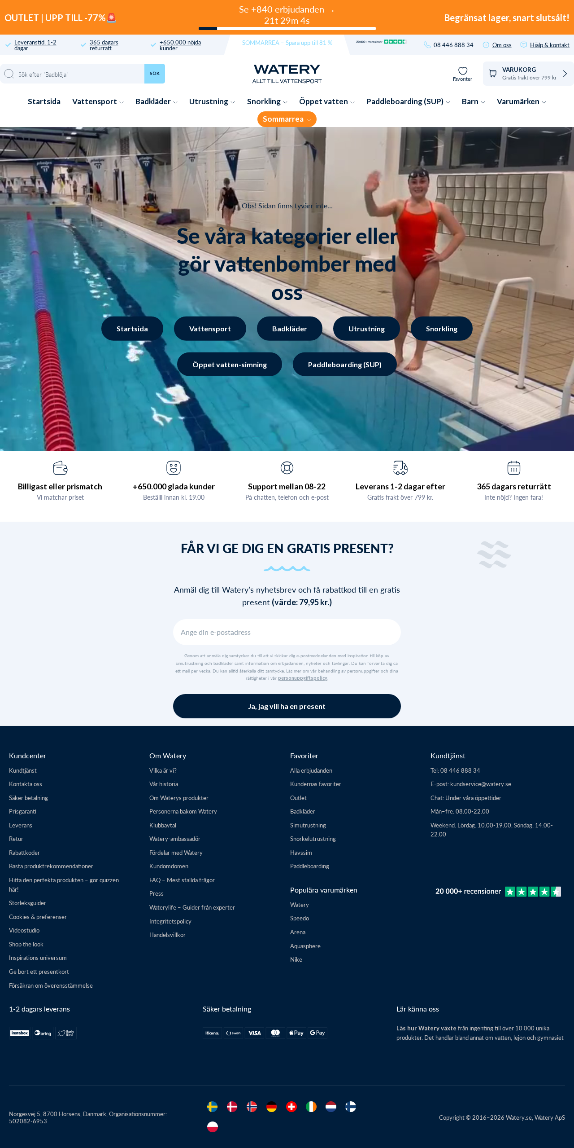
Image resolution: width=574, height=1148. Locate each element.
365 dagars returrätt (104, 45)
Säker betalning (28, 797)
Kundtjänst (23, 770)
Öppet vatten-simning (229, 364)
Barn (471, 101)
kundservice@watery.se (480, 783)
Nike (296, 959)
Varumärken (519, 101)
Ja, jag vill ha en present (287, 706)
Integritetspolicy (170, 921)
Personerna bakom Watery (183, 811)
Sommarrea (284, 118)
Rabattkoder (24, 852)
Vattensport (95, 101)
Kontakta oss (25, 783)
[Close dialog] (151, 901)
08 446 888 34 (454, 45)
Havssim (301, 852)
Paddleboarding (309, 866)
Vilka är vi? (163, 770)
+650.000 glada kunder (174, 486)
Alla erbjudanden (311, 770)
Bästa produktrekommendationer (51, 866)
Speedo (299, 918)
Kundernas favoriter (315, 783)
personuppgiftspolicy (302, 678)
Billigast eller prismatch (60, 486)
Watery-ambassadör (174, 838)
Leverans (20, 825)
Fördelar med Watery (176, 852)
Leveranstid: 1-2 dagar (35, 45)
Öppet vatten (324, 101)
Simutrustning (308, 825)
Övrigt (84, 1085)
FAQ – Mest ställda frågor (182, 879)
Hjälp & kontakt (550, 45)
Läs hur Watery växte (426, 1028)
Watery (299, 904)
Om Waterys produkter (179, 797)
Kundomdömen (168, 866)
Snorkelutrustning (313, 838)
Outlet (298, 797)
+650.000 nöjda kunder (180, 45)
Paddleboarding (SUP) (405, 101)
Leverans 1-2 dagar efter (400, 486)
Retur (16, 838)
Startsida (44, 101)
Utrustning (209, 101)
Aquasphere (305, 945)
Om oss (502, 45)
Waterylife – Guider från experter (192, 907)
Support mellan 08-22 (287, 486)
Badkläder (153, 101)
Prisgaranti (22, 811)
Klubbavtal (162, 825)
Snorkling (264, 101)
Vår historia (163, 783)
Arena (297, 932)
